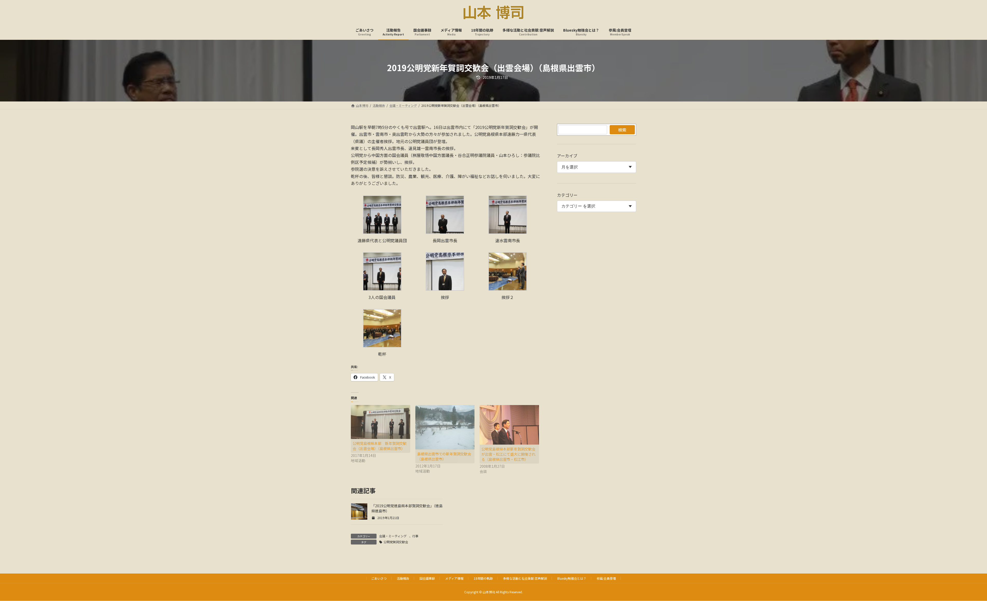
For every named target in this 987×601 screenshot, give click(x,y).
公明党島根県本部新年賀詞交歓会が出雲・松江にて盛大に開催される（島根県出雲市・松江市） (508, 454)
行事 (415, 536)
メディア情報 (454, 578)
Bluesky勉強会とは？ (571, 578)
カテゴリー (567, 195)
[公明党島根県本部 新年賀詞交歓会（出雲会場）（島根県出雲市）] (380, 422)
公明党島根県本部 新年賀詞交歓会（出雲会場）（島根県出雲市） (380, 446)
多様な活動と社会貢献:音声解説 (525, 578)
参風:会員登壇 (606, 578)
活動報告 (403, 578)
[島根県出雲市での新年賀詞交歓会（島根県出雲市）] (445, 427)
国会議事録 (427, 578)
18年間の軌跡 (483, 578)
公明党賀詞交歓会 (395, 542)
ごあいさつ (379, 578)
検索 (622, 130)
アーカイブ (567, 156)
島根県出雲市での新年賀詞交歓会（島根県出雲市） (444, 456)
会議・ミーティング (393, 536)
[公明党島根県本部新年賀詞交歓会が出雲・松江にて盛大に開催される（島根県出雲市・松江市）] (509, 424)
